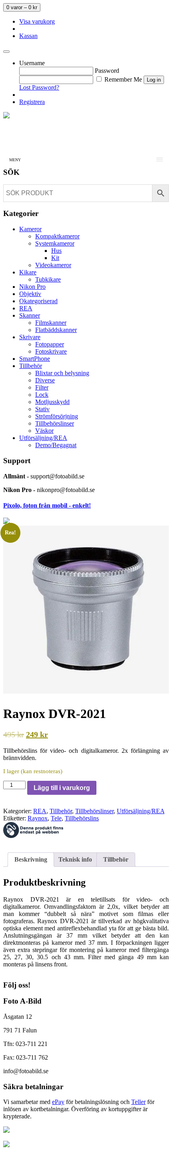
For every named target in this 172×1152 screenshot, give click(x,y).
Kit (55, 257)
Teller (138, 1101)
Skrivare (29, 337)
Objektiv (30, 293)
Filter (41, 387)
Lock (41, 394)
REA (25, 308)
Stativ (42, 409)
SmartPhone (34, 358)
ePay (58, 1101)
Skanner (29, 315)
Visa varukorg (37, 21)
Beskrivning (30, 859)
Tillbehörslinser (54, 423)
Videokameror (53, 265)
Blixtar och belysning (62, 373)
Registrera (32, 101)
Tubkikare (48, 279)
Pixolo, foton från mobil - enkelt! (47, 505)
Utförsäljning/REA (43, 437)
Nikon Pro (32, 286)
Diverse (45, 380)
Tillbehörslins (82, 818)
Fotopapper (49, 344)
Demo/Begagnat (55, 445)
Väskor (44, 430)
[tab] (31, 859)
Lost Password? (39, 87)
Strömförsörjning (56, 416)
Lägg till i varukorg (62, 787)
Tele (56, 818)
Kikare (27, 272)
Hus (56, 250)
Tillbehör (30, 365)
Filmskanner (50, 322)
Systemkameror (54, 243)
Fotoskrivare (51, 351)
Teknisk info (75, 859)
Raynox (38, 818)
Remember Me (122, 79)
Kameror (30, 229)
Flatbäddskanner (56, 329)
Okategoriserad (38, 301)
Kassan (28, 35)
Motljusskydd (52, 401)
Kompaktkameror (57, 236)
